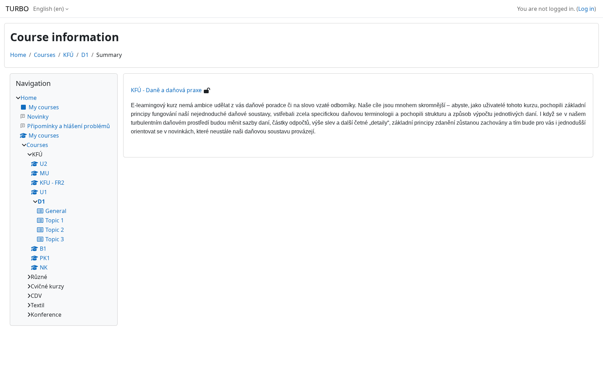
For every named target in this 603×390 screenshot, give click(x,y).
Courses (44, 55)
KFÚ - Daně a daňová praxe (166, 90)
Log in (586, 9)
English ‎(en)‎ (48, 9)
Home (18, 55)
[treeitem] (64, 206)
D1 (85, 55)
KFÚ (68, 55)
